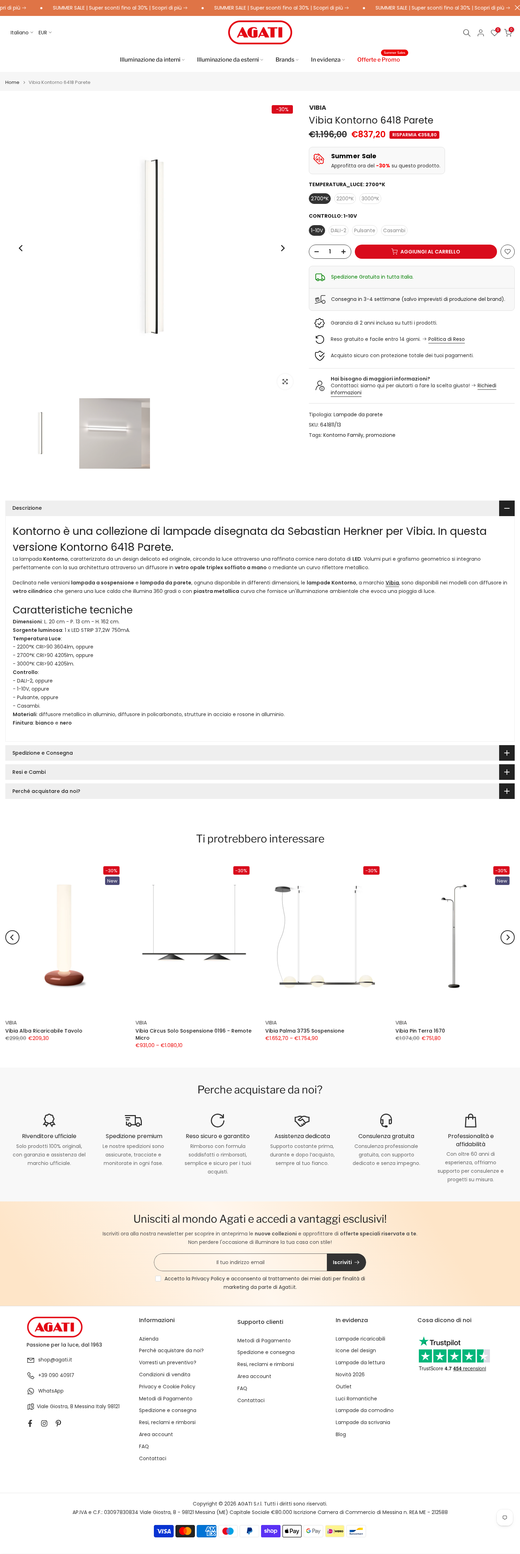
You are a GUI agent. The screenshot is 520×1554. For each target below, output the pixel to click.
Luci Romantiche (356, 1398)
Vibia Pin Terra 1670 (420, 1030)
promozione (380, 435)
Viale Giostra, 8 (55, 1406)
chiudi (515, 7)
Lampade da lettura (360, 1362)
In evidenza (326, 59)
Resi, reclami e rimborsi (167, 1422)
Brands (285, 59)
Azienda (148, 1339)
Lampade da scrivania (363, 1422)
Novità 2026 (350, 1374)
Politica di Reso (446, 339)
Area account (156, 1434)
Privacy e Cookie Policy (167, 1386)
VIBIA (317, 107)
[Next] (282, 248)
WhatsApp (51, 1391)
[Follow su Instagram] (44, 1423)
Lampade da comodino (365, 1410)
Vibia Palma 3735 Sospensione (304, 1030)
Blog (341, 1434)
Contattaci (152, 1458)
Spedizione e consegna (167, 1410)
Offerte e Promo (381, 59)
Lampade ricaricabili (360, 1339)
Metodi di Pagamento (165, 1398)
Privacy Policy (208, 1278)
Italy (101, 1406)
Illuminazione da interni (150, 59)
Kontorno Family (343, 435)
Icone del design (356, 1350)
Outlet (344, 1386)
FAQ (144, 1446)
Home (12, 82)
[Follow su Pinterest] (58, 1423)
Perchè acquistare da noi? (171, 1350)
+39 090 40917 (56, 1375)
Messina (84, 1406)
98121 (114, 1406)
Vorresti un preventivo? (167, 1362)
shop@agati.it (55, 1359)
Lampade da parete (358, 414)
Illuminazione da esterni (228, 59)
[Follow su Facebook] (30, 1423)
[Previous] (21, 248)
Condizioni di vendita (164, 1374)
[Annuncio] (93, 8)
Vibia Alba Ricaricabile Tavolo (43, 1030)
